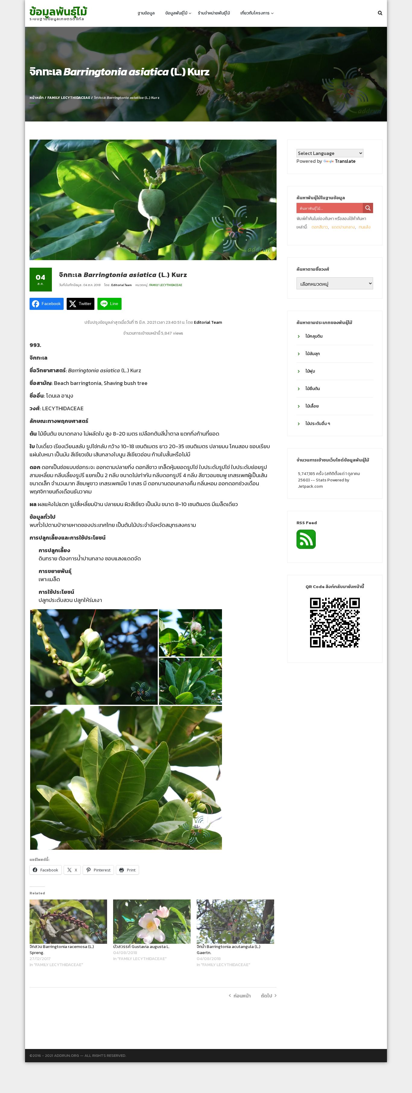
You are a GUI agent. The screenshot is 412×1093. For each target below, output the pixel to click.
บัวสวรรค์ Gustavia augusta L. (141, 946)
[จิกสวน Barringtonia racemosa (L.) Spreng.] (68, 921)
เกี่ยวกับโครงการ (255, 13)
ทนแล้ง (365, 227)
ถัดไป (266, 995)
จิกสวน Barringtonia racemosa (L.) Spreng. (62, 949)
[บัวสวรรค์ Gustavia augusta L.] (152, 921)
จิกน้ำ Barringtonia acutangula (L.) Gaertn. (228, 949)
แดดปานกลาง (343, 227)
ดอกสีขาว (320, 227)
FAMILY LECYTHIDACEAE (68, 97)
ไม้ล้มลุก (313, 354)
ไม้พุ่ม (310, 371)
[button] (94, 657)
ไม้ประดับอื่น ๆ (318, 424)
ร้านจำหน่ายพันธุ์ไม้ (214, 13)
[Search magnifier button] (368, 208)
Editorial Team (121, 285)
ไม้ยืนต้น (313, 389)
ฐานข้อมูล (146, 13)
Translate (345, 161)
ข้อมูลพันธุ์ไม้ (58, 11)
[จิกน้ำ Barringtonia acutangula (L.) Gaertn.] (235, 921)
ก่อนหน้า (242, 995)
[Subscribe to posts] (306, 538)
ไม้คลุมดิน (314, 336)
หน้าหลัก (37, 97)
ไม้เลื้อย (312, 406)
